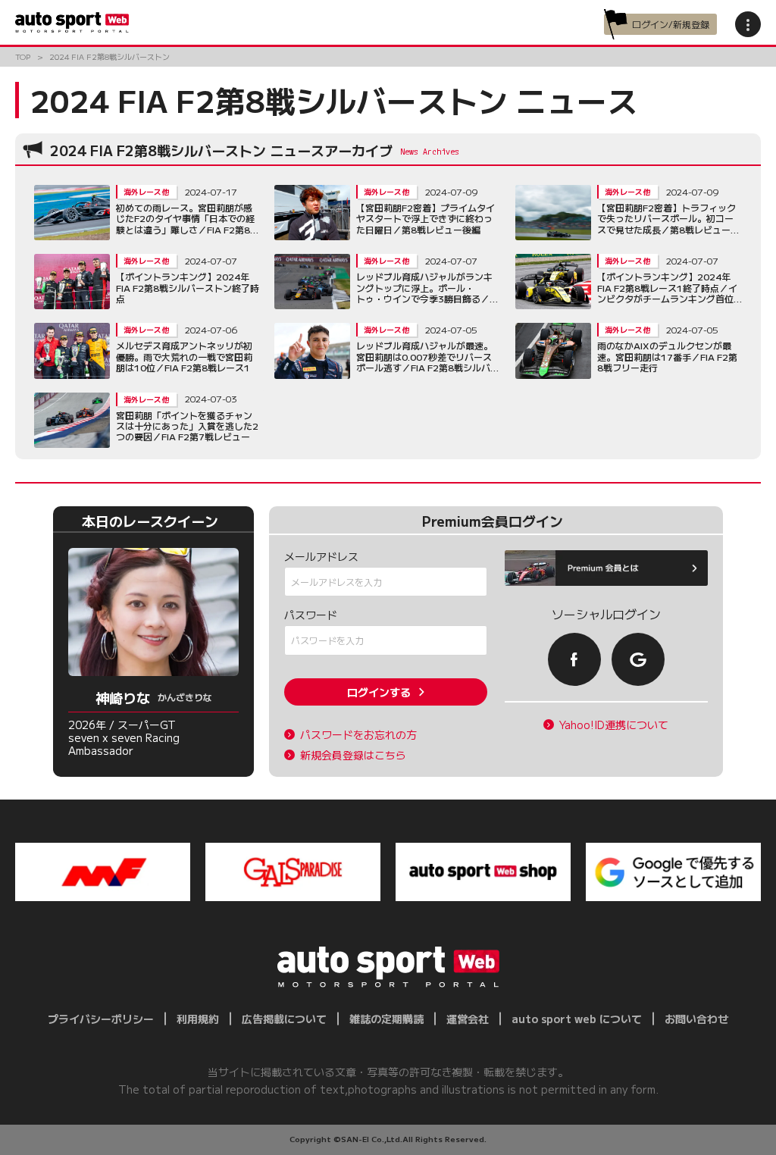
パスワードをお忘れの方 (358, 734)
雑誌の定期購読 (386, 1018)
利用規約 (198, 1018)
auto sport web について (577, 1018)
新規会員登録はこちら (353, 755)
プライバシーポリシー (101, 1018)
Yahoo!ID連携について (613, 724)
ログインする (379, 692)
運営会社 (467, 1018)
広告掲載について (284, 1018)
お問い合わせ (696, 1018)
